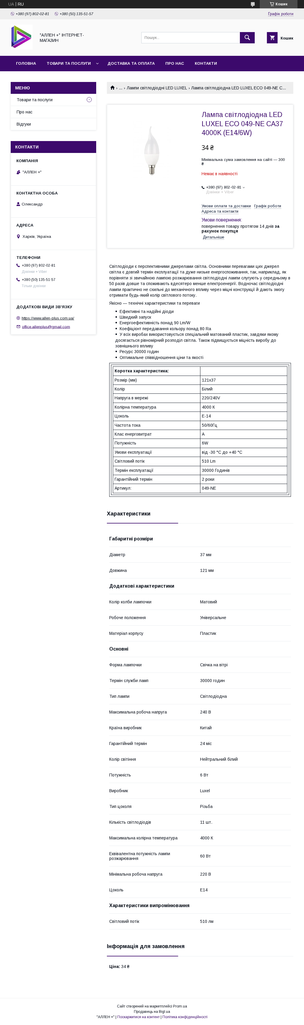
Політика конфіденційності (185, 1017)
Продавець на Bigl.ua (152, 1012)
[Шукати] (247, 37)
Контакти (206, 63)
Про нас (174, 63)
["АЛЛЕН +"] (22, 48)
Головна (26, 63)
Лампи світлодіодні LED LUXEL (157, 88)
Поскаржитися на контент (138, 1017)
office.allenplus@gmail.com (46, 326)
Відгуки (24, 124)
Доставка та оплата (131, 63)
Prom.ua (180, 1006)
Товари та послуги (69, 63)
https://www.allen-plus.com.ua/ (48, 318)
